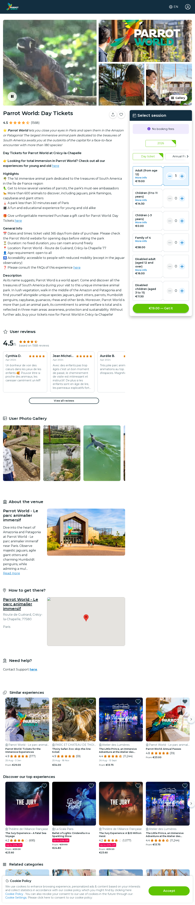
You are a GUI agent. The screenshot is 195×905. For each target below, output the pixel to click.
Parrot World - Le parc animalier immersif (20, 604)
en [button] (176, 7)
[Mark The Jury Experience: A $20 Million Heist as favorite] (138, 785)
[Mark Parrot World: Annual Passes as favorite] (184, 701)
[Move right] (191, 719)
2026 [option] (160, 143)
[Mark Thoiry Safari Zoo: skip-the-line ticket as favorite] (91, 701)
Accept (169, 891)
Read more (11, 573)
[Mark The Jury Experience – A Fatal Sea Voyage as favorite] (44, 785)
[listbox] (161, 143)
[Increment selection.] (182, 176)
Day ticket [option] (148, 156)
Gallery (180, 98)
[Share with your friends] (113, 114)
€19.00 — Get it (161, 308)
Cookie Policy (14, 894)
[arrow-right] (187, 156)
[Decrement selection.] (170, 176)
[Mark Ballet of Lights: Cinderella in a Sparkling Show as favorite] (91, 785)
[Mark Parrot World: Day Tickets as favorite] (121, 114)
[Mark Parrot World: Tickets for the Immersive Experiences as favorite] (44, 701)
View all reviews (64, 400)
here (55, 166)
